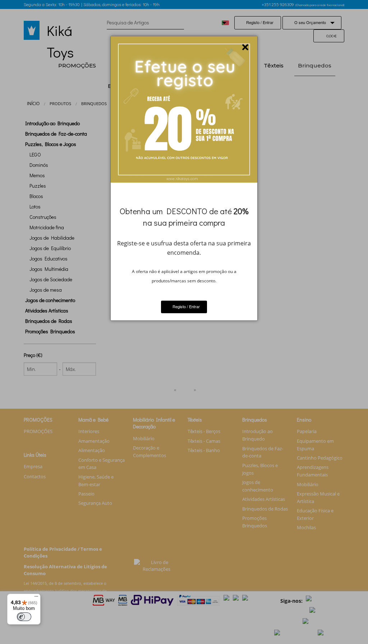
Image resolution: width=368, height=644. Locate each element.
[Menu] (36, 598)
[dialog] (184, 178)
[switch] (24, 616)
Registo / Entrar (185, 306)
